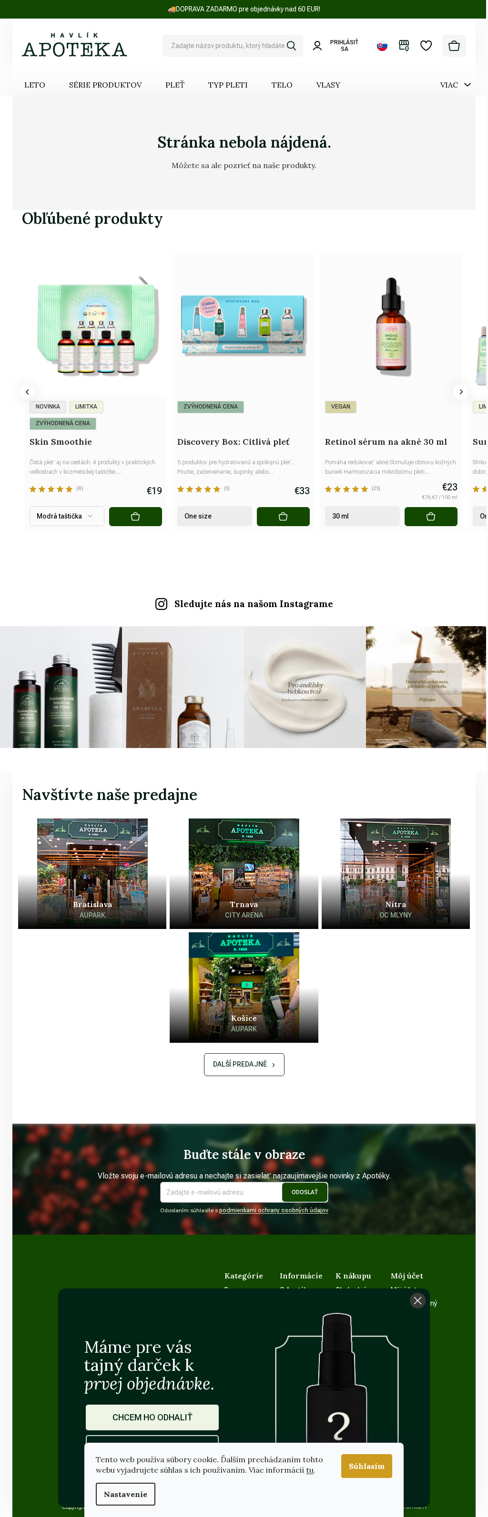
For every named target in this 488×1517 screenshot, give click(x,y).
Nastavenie (125, 1494)
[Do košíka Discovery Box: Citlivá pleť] (283, 516)
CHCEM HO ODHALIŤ (152, 1417)
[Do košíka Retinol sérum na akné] (431, 516)
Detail (135, 516)
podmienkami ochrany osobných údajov (273, 1210)
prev (27, 391)
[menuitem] (34, 84)
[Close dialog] (417, 1300)
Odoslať (305, 1192)
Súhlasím (367, 1466)
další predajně (240, 1064)
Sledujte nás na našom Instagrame (253, 603)
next (460, 391)
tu (310, 1470)
